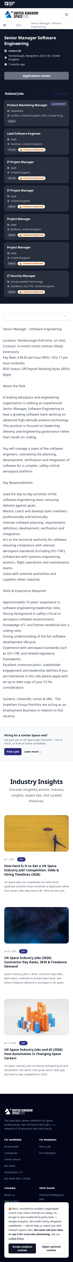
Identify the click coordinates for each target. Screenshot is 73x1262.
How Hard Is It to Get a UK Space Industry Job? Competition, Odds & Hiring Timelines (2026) (31, 870)
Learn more (33, 751)
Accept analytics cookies (22, 1248)
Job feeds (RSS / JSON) (17, 1178)
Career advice (12, 1159)
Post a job (13, 751)
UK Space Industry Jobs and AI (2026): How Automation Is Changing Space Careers (33, 1053)
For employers (47, 1153)
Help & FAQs (11, 1201)
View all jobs (60, 93)
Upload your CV (13, 1172)
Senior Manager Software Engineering (46, 25)
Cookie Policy (16, 1238)
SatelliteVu (17, 111)
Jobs (18, 25)
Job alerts (9, 1165)
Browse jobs (11, 1146)
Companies (11, 1153)
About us (9, 1195)
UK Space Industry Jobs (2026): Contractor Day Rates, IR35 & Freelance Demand (35, 962)
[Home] (4, 25)
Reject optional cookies (51, 1248)
